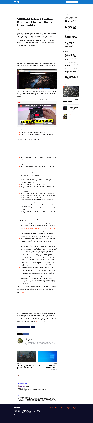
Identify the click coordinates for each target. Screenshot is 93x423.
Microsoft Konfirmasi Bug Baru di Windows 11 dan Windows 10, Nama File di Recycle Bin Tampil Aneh (72, 70)
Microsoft (22, 292)
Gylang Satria (23, 28)
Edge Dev (28, 327)
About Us (56, 407)
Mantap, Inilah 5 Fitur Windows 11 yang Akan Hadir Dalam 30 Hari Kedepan (72, 64)
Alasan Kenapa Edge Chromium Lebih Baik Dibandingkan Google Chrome (26, 367)
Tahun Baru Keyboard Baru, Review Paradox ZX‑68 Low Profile (73, 108)
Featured (70, 114)
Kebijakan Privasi (74, 408)
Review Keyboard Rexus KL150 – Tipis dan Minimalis (71, 100)
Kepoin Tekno (54, 1)
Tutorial (31, 1)
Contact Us (51, 407)
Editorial (40, 1)
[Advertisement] (46, 7)
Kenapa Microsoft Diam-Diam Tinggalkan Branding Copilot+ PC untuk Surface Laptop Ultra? (71, 78)
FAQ (61, 407)
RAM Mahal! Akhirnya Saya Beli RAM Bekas (73, 116)
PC (20, 14)
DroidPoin (49, 1)
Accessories (64, 98)
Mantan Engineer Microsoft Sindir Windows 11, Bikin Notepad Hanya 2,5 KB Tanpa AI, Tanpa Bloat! (71, 28)
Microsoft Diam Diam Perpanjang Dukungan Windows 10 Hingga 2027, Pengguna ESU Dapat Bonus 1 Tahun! (71, 57)
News (28, 1)
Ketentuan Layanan (69, 408)
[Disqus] (37, 387)
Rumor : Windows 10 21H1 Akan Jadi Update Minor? (48, 366)
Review (35, 1)
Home (25, 1)
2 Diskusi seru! (27, 30)
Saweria (37, 321)
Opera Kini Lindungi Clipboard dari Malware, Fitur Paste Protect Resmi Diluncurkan (71, 36)
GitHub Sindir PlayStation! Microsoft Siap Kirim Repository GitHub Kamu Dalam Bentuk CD (71, 19)
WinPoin (18, 1)
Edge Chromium (21, 327)
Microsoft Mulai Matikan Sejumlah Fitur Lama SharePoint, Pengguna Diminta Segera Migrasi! (72, 44)
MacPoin (44, 1)
